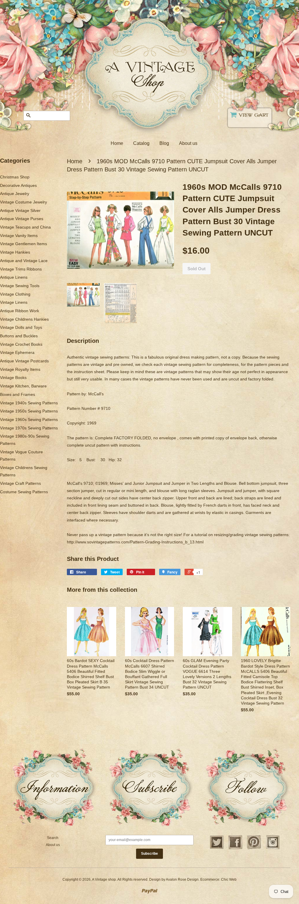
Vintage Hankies (15, 252)
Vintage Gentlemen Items (23, 243)
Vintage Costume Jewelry (23, 202)
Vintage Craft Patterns (20, 483)
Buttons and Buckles (19, 335)
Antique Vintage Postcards (24, 361)
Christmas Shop (14, 177)
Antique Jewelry (14, 193)
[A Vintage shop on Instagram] (272, 848)
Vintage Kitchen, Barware (23, 386)
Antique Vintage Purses (21, 218)
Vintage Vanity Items (19, 235)
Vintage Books (13, 377)
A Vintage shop (104, 879)
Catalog (141, 143)
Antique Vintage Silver (20, 210)
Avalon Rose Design (182, 879)
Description (83, 341)
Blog (164, 143)
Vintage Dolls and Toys (21, 327)
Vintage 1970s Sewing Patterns (29, 428)
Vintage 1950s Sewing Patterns (29, 411)
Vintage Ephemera (17, 352)
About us (188, 143)
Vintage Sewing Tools (19, 285)
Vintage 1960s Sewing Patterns (29, 419)
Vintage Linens (13, 302)
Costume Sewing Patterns (24, 491)
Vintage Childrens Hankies (24, 319)
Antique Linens (13, 277)
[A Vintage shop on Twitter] (216, 848)
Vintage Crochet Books (21, 344)
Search (52, 838)
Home (117, 143)
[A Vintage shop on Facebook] (235, 848)
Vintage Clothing (15, 294)
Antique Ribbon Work (19, 310)
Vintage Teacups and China (25, 227)
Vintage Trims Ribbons (21, 269)
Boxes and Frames (17, 394)
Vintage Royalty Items (20, 369)
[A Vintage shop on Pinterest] (254, 848)
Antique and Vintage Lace (24, 260)
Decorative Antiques (18, 185)
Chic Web (229, 879)
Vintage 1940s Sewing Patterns (29, 403)
